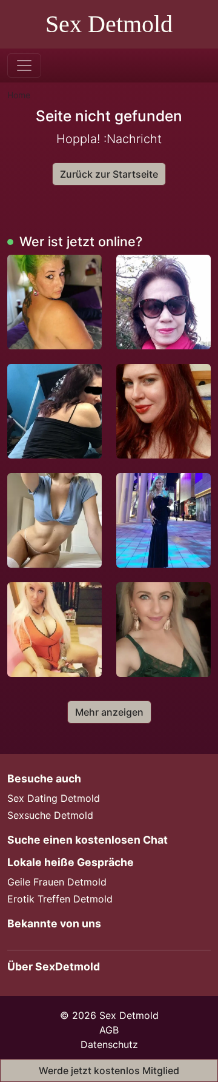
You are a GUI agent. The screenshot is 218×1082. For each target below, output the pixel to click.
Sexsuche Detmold (50, 815)
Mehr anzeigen (109, 712)
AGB (109, 1030)
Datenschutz (109, 1044)
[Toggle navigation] (24, 65)
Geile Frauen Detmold (57, 882)
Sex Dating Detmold (53, 798)
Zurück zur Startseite (109, 174)
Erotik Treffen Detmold (60, 899)
